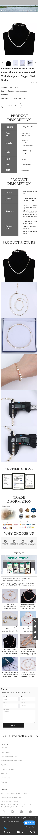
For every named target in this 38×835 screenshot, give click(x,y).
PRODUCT (13, 10)
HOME (5, 10)
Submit (13, 725)
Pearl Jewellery (24, 10)
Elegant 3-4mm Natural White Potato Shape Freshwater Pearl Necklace (17, 579)
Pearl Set (34, 10)
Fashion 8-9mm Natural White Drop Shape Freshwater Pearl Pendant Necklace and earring (17, 584)
